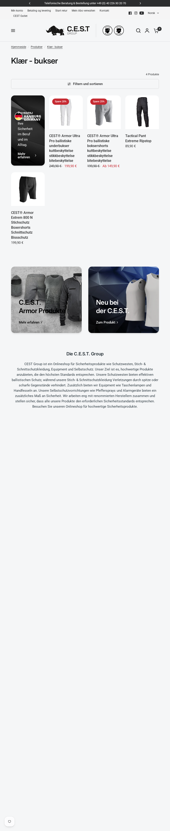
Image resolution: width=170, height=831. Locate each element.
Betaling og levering (39, 10)
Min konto (17, 10)
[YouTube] (142, 13)
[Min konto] (147, 30)
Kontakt (104, 10)
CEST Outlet (20, 15)
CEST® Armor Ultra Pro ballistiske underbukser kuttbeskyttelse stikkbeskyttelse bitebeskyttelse (64, 148)
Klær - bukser (55, 46)
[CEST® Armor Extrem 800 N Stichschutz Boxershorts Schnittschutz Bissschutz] (28, 189)
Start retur (61, 10)
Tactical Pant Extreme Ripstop (138, 138)
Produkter (36, 46)
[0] (155, 30)
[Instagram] (136, 13)
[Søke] (138, 30)
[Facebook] (130, 13)
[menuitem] (18, 11)
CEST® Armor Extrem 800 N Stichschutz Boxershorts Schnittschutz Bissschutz (22, 225)
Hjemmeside (18, 46)
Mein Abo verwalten (83, 10)
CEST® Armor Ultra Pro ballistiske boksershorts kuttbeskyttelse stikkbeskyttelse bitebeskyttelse (102, 148)
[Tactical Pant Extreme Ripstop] (142, 112)
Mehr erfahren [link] (24, 155)
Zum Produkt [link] (105, 322)
